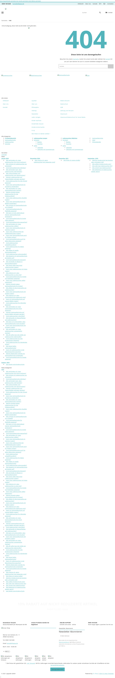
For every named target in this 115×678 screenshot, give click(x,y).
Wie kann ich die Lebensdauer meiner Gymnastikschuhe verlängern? (14, 214)
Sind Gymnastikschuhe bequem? (16, 260)
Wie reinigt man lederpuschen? (101, 168)
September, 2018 (93, 158)
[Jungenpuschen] (6, 75)
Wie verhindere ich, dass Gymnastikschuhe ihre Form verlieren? (13, 308)
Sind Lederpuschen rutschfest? (15, 316)
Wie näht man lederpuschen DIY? (102, 166)
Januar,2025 (5, 158)
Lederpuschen (9, 142)
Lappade (4, 155)
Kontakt (95, 4)
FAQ (2, 369)
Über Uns (88, 4)
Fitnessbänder (96, 142)
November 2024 (35, 158)
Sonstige (7, 144)
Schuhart (36, 140)
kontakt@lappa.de (18, 4)
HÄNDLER (80, 4)
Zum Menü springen (35, 1)
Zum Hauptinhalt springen (8, 1)
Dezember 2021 (63, 158)
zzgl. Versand (31, 663)
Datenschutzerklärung (64, 642)
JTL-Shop (95, 673)
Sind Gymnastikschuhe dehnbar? (16, 168)
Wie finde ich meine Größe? (71, 160)
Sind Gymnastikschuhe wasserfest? (16, 222)
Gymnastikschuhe (10, 140)
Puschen (39, 144)
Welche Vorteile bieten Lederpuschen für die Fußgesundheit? (12, 194)
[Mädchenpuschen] (35, 75)
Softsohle (40, 147)
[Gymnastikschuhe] (64, 75)
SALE (93, 140)
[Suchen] (101, 13)
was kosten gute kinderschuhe (15, 364)
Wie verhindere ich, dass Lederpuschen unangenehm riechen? (13, 331)
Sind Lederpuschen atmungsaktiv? (16, 254)
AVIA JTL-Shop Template (106, 673)
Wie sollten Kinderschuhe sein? (101, 164)
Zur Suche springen (22, 1)
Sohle (35, 146)
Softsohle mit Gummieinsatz (45, 149)
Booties (39, 142)
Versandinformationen (57, 665)
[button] (100, 4)
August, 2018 (5, 362)
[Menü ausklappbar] (2, 13)
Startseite (76, 59)
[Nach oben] (0, 677)
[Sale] (87, 75)
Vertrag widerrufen (57, 669)
